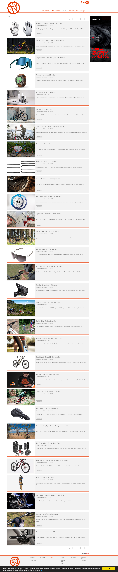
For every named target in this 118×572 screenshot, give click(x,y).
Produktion (63, 558)
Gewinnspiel (81, 11)
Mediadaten (63, 561)
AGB (82, 558)
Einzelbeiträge (33, 560)
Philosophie (63, 560)
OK (109, 568)
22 (79, 19)
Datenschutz (83, 560)
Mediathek (45, 11)
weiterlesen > (39, 33)
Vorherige (68, 19)
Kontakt (62, 565)
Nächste (86, 19)
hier (41, 570)
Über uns (71, 11)
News (64, 11)
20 (75, 19)
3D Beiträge (55, 11)
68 (83, 19)
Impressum (83, 557)
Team (62, 563)
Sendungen (32, 558)
